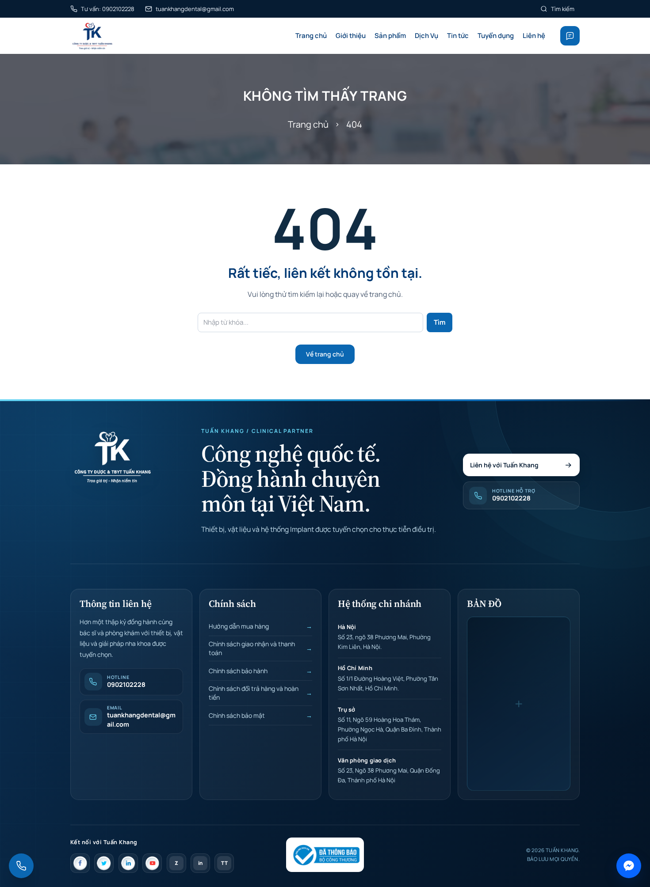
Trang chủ (311, 35)
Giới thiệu (351, 35)
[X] (104, 863)
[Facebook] (80, 863)
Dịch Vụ (426, 35)
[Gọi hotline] (21, 865)
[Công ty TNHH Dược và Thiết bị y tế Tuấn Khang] (92, 36)
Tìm (439, 322)
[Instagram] (128, 863)
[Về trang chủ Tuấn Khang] (111, 456)
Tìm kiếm (562, 9)
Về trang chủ (325, 354)
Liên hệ (534, 35)
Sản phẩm (390, 35)
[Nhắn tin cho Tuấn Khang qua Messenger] (628, 865)
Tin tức (458, 35)
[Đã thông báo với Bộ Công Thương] (325, 855)
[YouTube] (152, 863)
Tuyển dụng (496, 35)
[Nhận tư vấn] (570, 35)
